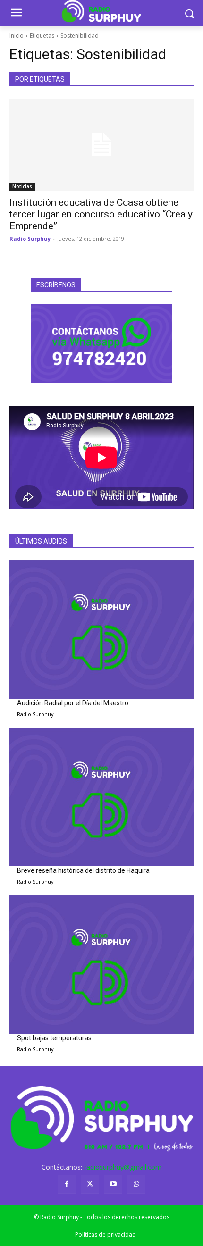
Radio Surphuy (30, 238)
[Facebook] (67, 1184)
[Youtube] (113, 1184)
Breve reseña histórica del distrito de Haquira (83, 870)
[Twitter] (90, 1184)
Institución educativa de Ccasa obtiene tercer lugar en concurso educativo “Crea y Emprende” (101, 214)
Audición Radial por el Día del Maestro (72, 703)
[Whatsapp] (136, 1184)
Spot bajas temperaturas (54, 1038)
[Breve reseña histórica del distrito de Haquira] (101, 797)
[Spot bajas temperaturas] (101, 964)
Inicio (16, 36)
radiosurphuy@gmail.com (122, 1166)
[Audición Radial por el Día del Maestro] (101, 629)
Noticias (22, 186)
